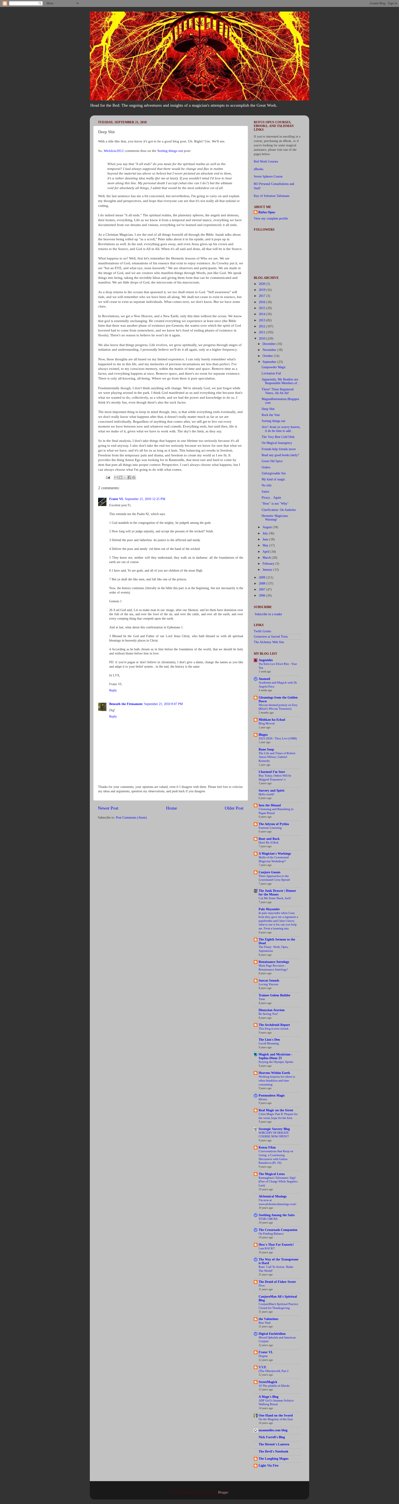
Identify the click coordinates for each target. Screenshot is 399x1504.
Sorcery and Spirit (271, 790)
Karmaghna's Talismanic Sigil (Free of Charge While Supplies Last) (278, 1181)
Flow (262, 1285)
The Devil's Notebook (273, 1451)
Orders (266, 467)
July (266, 533)
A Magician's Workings (275, 853)
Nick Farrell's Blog (272, 1437)
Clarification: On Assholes (279, 510)
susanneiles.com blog (273, 1430)
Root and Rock (269, 839)
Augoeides (266, 660)
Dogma (263, 1356)
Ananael (264, 679)
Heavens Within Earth (274, 1073)
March (267, 557)
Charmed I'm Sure (272, 772)
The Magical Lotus (272, 1174)
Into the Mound (270, 805)
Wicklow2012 (114, 151)
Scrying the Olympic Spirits (276, 1062)
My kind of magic (273, 479)
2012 (262, 326)
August (268, 527)
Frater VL (116, 499)
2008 (262, 583)
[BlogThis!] (120, 477)
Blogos (263, 734)
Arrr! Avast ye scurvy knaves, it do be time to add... (281, 428)
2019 (262, 290)
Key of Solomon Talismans (271, 196)
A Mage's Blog (268, 1397)
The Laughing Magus (273, 1458)
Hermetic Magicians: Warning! (275, 517)
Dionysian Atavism (272, 1010)
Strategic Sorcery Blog (274, 1129)
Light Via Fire (268, 1465)
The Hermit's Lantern (274, 1444)
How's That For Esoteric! (276, 1244)
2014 (262, 314)
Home (171, 808)
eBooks (258, 169)
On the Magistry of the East (276, 1419)
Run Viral (265, 1322)
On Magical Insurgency (277, 443)
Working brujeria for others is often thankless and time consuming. (277, 1080)
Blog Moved (267, 723)
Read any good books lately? (280, 455)
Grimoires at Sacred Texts (271, 636)
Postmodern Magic (272, 1095)
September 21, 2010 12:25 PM (145, 499)
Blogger (223, 1492)
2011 (262, 332)
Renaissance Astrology (274, 962)
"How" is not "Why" (275, 503)
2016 (262, 302)
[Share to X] (125, 477)
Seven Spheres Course (268, 176)
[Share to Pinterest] (133, 477)
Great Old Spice (272, 461)
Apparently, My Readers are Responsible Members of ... (281, 381)
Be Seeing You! (268, 1014)
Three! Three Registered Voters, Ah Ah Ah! (277, 391)
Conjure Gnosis (269, 872)
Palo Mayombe (269, 909)
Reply (113, 690)
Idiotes (263, 1099)
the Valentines (268, 1319)
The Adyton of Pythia (274, 824)
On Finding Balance (271, 1233)
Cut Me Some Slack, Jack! (275, 898)
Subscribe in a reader (268, 614)
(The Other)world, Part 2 (274, 1371)
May (266, 545)
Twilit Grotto (262, 631)
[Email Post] (107, 477)
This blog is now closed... (274, 1028)
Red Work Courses (266, 161)
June (266, 539)
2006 (262, 595)
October (268, 356)
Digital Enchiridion (272, 1333)
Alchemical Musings (273, 1196)
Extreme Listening (270, 827)
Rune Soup (266, 749)
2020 (262, 284)
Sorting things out (170, 151)
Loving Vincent (268, 984)
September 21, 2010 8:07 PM (163, 704)
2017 (262, 296)
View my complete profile (271, 218)
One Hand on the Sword (276, 1415)
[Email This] (116, 477)
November (270, 350)
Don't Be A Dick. (269, 842)
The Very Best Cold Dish (278, 437)
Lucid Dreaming (269, 1043)
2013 (262, 320)
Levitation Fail (271, 373)
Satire (265, 491)
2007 (262, 589)
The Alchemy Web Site (269, 642)
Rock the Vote (271, 415)
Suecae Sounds (269, 980)
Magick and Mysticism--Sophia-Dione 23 (276, 1056)
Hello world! (266, 794)
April (266, 551)
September (270, 362)
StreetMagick (268, 1382)
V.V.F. (263, 1367)
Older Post (234, 808)
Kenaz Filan (267, 1147)
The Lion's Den (269, 1039)
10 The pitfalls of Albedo (274, 1385)
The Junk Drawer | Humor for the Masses (277, 892)
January (268, 569)
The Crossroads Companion (278, 1230)
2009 (262, 577)
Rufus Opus (266, 212)
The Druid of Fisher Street (277, 1282)
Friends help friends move (279, 449)
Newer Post (108, 808)
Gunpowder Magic (274, 367)
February (269, 563)
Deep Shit (268, 409)
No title (267, 485)
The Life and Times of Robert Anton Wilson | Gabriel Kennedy (277, 757)
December (270, 344)
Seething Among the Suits (277, 1215)
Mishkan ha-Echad (272, 719)
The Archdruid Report (274, 1025)
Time (262, 999)
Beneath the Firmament (126, 704)
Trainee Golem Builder (274, 995)
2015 (262, 308)
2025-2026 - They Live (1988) (278, 738)
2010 (262, 338)
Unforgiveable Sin (274, 473)
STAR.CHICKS (268, 1219)
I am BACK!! (267, 1248)
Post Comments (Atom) (131, 817)
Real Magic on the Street (276, 1110)
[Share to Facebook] (129, 477)
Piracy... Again (271, 497)
